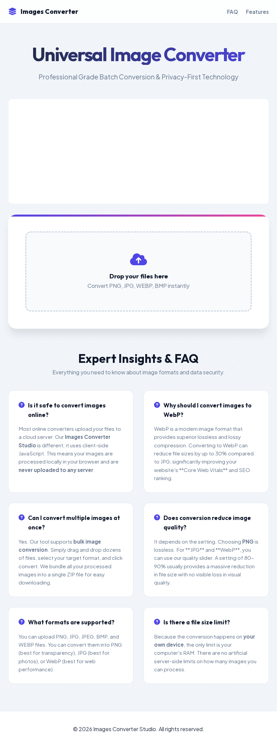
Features (257, 11)
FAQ (232, 11)
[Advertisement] (138, 151)
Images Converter (49, 11)
